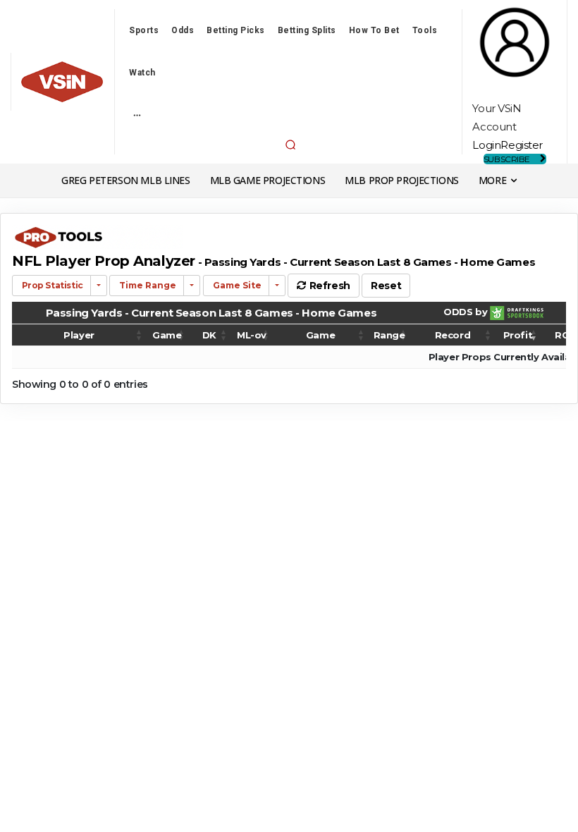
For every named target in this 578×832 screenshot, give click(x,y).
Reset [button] (386, 285)
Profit (517, 335)
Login (486, 145)
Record (452, 335)
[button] (290, 144)
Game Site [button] (236, 285)
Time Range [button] (146, 285)
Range (389, 335)
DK (209, 335)
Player (78, 335)
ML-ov (251, 335)
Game (166, 335)
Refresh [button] (328, 285)
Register (521, 145)
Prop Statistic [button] (51, 285)
